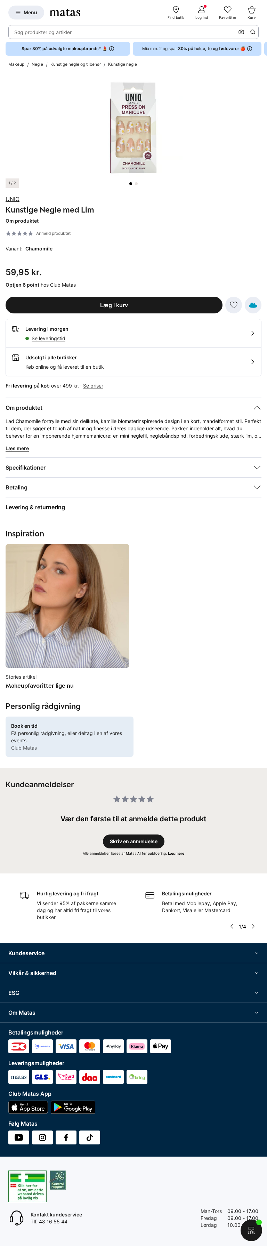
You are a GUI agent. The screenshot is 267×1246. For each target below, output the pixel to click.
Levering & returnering (35, 507)
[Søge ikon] (252, 32)
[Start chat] (251, 1230)
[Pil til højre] (261, 48)
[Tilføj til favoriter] (233, 305)
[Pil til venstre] (231, 926)
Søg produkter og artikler (43, 32)
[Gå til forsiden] (65, 12)
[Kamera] (241, 32)
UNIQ (12, 198)
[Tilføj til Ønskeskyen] (253, 305)
